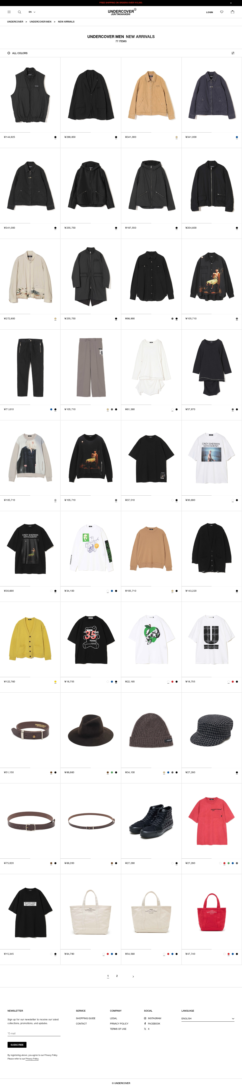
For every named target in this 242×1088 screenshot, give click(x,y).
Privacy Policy (32, 1059)
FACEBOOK (154, 1024)
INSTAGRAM (154, 1018)
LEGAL (113, 1018)
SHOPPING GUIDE (85, 1018)
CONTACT (81, 1024)
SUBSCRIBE (17, 1045)
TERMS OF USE (118, 1029)
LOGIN (209, 12)
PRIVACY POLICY (119, 1024)
